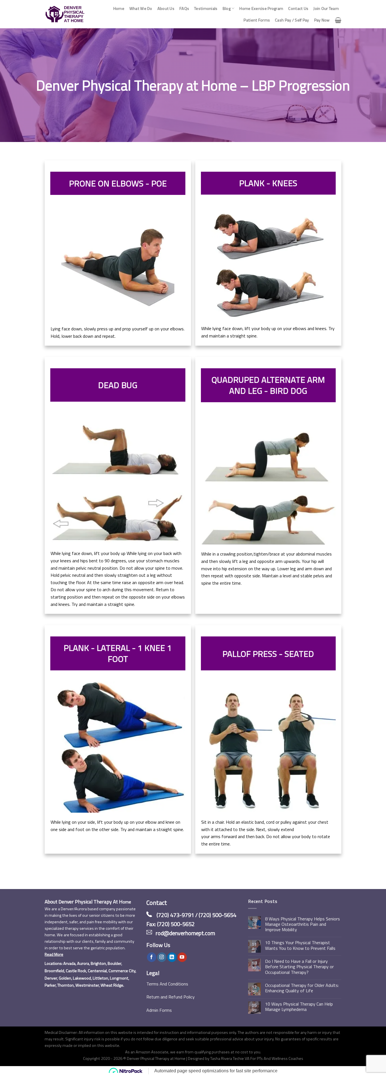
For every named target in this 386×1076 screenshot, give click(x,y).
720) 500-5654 (218, 915)
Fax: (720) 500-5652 (170, 924)
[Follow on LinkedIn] (172, 957)
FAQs (184, 8)
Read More (54, 954)
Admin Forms (159, 1010)
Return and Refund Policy (170, 996)
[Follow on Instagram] (161, 957)
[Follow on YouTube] (182, 957)
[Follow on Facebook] (151, 957)
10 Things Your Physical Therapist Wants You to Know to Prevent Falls (300, 945)
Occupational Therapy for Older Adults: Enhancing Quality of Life (302, 988)
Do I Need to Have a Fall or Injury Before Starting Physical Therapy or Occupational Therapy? (299, 967)
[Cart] (338, 20)
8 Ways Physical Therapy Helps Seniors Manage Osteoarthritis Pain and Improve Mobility (302, 924)
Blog (227, 8)
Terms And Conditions (167, 983)
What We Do (140, 8)
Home (118, 8)
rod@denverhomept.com (185, 933)
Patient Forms (257, 20)
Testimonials (205, 8)
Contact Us (298, 8)
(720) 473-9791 (175, 915)
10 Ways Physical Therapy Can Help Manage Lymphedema (299, 1006)
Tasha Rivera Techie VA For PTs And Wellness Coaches (256, 1058)
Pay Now (322, 20)
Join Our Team (326, 8)
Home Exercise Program (261, 8)
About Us (165, 8)
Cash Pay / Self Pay (292, 20)
